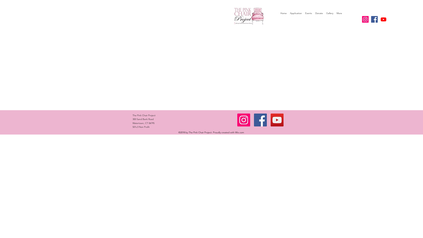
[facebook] (374, 19)
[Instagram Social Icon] (365, 19)
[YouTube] (277, 120)
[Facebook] (260, 120)
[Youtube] (383, 19)
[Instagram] (243, 120)
